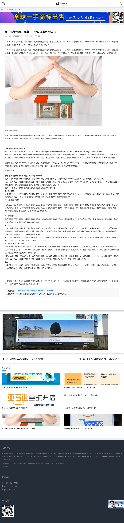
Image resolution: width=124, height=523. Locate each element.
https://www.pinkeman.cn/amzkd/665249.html (35, 291)
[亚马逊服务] (62, 5)
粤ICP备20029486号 (59, 463)
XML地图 (5, 466)
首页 (3, 9)
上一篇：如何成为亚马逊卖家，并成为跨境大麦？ (24, 358)
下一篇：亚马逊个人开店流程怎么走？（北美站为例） (98, 358)
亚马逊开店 (11, 9)
